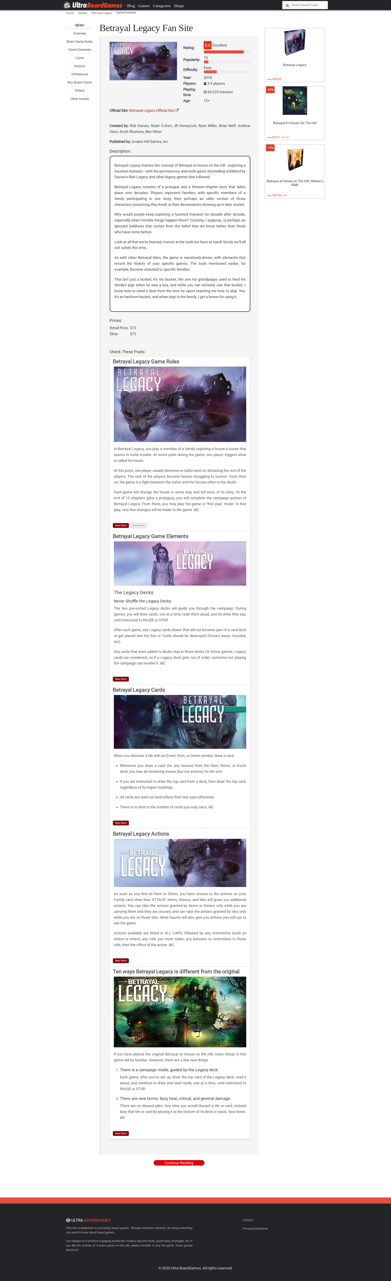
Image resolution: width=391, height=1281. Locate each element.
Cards (80, 58)
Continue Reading (179, 1163)
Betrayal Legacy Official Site (151, 110)
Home (70, 13)
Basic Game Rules (80, 41)
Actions (79, 66)
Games (144, 5)
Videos (80, 90)
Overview (79, 33)
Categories (162, 5)
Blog (131, 5)
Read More (121, 525)
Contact (248, 1220)
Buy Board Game (80, 82)
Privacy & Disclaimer (255, 1228)
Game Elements (79, 50)
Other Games (79, 99)
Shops (179, 5)
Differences (79, 74)
